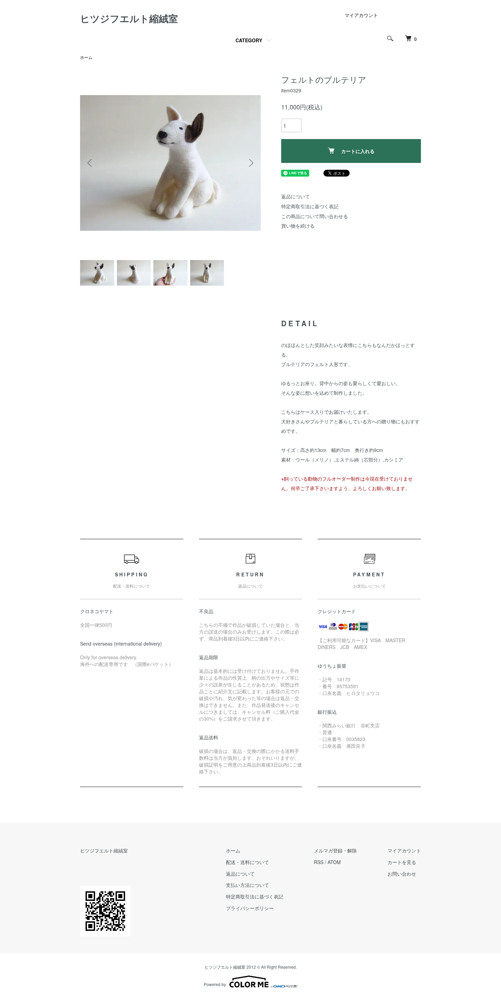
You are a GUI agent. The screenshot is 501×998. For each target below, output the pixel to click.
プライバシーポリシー (250, 908)
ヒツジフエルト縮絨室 (129, 18)
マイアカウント (361, 15)
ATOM (334, 862)
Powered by (215, 984)
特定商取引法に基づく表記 (309, 206)
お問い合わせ (402, 873)
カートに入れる (358, 151)
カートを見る (402, 862)
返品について (295, 196)
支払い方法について (247, 884)
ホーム (86, 57)
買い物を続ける (298, 225)
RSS (318, 862)
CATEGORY (249, 40)
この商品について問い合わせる (314, 216)
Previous (90, 163)
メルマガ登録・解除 (335, 850)
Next (250, 163)
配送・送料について (247, 862)
